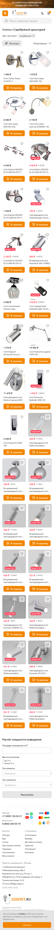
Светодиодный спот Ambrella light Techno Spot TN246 (39, 216)
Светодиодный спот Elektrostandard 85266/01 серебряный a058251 (13, 672)
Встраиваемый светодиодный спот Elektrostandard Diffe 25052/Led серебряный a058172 (13, 535)
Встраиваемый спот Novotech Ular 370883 (39, 261)
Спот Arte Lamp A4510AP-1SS (36, 79)
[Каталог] (5, 13)
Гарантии (29, 845)
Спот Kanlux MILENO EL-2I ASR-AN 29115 (12, 261)
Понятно (27, 925)
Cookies (21, 913)
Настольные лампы (11, 845)
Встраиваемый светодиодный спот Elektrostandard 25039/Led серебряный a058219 (39, 535)
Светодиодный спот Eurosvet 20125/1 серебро (38, 672)
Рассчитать (27, 794)
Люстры (6, 835)
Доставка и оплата (33, 842)
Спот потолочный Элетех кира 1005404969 (11, 307)
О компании (30, 835)
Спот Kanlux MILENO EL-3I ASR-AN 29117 (12, 170)
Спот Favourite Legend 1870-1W (39, 353)
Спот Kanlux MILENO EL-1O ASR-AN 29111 (12, 216)
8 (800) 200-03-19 (11, 823)
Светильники (8, 852)
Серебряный (25, 35)
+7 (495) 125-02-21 (12, 816)
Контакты (29, 852)
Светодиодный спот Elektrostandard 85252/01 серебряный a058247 (39, 717)
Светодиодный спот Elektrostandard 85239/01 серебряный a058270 (39, 444)
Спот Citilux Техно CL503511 (11, 79)
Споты (5, 842)
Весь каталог (8, 855)
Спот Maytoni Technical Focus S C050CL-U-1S (11, 353)
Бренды (28, 838)
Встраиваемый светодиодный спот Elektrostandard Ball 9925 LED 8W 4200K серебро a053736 (12, 489)
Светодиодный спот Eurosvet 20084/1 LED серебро (13, 626)
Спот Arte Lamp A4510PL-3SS (10, 125)
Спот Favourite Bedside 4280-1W (37, 398)
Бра (4, 838)
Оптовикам (30, 849)
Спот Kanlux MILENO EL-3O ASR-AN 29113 (38, 170)
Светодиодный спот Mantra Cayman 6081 (13, 398)
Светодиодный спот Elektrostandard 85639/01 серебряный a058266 (39, 626)
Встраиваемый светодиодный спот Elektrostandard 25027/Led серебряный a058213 (13, 717)
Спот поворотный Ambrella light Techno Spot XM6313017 (39, 307)
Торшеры (6, 849)
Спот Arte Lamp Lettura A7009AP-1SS (39, 125)
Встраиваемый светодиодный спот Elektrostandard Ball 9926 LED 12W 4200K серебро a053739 (39, 489)
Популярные (40, 43)
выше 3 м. (9, 763)
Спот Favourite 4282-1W (13, 444)
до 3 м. (8, 760)
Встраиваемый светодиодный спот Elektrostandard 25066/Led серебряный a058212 (39, 580)
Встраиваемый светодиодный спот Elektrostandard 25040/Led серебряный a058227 (13, 580)
